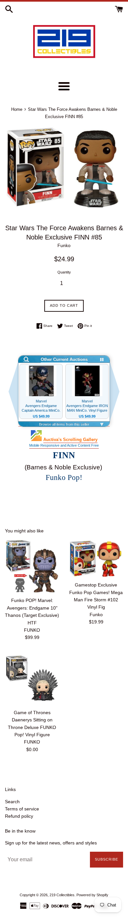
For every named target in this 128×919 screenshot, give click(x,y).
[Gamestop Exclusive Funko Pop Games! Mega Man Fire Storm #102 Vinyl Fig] (96, 558)
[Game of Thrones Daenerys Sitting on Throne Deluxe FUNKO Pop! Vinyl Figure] (32, 678)
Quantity (64, 272)
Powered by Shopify (92, 895)
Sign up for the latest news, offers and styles (51, 842)
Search (12, 801)
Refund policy (19, 816)
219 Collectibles (62, 895)
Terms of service (22, 808)
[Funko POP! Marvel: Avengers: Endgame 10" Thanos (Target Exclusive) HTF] (32, 566)
